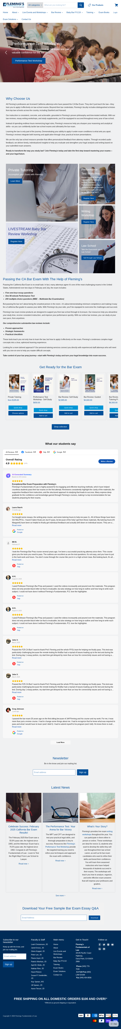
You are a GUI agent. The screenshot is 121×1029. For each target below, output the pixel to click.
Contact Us (26, 19)
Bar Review (56, 12)
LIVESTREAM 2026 (100, 70)
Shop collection (60, 427)
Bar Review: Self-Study (68, 397)
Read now (23, 864)
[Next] (114, 52)
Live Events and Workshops (34, 12)
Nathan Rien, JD (37, 968)
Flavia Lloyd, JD (37, 958)
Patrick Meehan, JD (38, 962)
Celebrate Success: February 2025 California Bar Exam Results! (23, 829)
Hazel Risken (36, 972)
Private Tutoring (14, 397)
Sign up (82, 772)
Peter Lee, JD (36, 955)
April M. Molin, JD (38, 965)
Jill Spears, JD (36, 985)
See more (60, 896)
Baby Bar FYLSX (74, 12)
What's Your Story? (97, 826)
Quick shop (18, 408)
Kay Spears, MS (37, 982)
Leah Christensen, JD (39, 944)
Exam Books (104, 12)
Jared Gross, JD (37, 948)
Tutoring (90, 12)
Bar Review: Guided (92, 397)
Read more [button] (16, 525)
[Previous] (6, 52)
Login (115, 12)
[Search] (81, 5)
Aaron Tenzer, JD (37, 989)
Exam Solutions (10, 19)
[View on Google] (8, 508)
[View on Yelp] (8, 543)
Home (5, 12)
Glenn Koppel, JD (38, 951)
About (14, 12)
